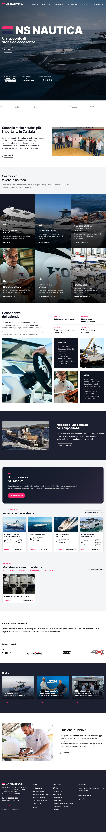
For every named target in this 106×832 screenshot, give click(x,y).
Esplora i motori (94, 569)
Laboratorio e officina (40, 800)
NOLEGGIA (59, 4)
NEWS (84, 4)
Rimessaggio (37, 803)
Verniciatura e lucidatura (61, 806)
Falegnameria (57, 797)
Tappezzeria (57, 794)
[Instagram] (83, 799)
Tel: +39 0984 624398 (10, 798)
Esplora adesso (15, 495)
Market (35, 4)
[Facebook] (79, 799)
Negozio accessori (39, 797)
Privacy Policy (7, 805)
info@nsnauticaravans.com (11, 800)
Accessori (46, 4)
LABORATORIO (72, 4)
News (35, 808)
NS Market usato (38, 791)
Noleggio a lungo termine (41, 794)
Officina (55, 788)
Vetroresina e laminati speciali (63, 803)
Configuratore (97, 4)
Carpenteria (57, 800)
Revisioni (56, 809)
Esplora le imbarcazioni (92, 512)
